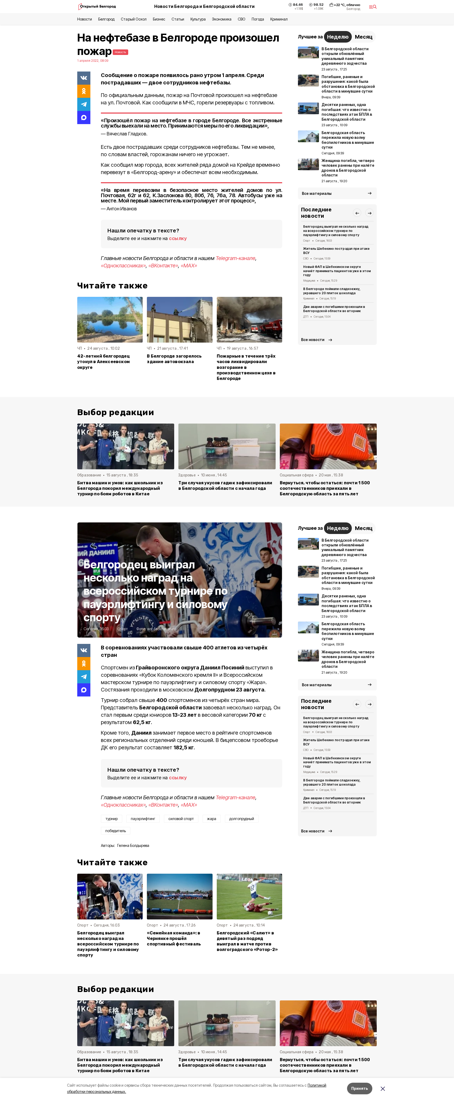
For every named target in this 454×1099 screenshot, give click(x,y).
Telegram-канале (235, 258)
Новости (84, 19)
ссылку (178, 238)
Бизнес (159, 19)
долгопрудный (241, 818)
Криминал (279, 19)
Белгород (106, 19)
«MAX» (189, 265)
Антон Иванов (122, 208)
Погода (258, 19)
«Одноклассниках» (123, 265)
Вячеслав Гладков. (127, 133)
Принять (359, 1088)
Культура (198, 19)
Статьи (178, 19)
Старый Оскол (133, 19)
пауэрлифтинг (143, 818)
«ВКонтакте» (163, 265)
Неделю (338, 37)
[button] (357, 213)
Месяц (364, 37)
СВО (241, 19)
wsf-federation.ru (161, 629)
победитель (115, 830)
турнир (111, 818)
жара (211, 818)
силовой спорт (181, 818)
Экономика (221, 19)
